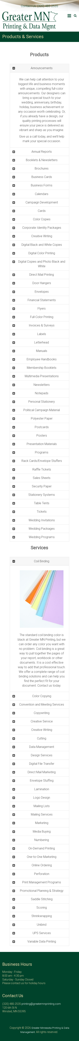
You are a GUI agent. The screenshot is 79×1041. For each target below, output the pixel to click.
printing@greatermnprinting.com (41, 1003)
